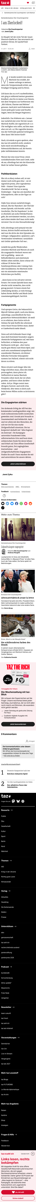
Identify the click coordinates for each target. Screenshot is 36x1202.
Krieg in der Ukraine (8, 872)
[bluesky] (18, 802)
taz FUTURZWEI (7, 1085)
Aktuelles (4, 897)
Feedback (5, 1141)
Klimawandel (6, 882)
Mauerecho (5, 988)
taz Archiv (5, 1095)
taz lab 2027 (5, 1064)
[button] (33, 3)
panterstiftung (6, 953)
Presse (3, 917)
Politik (3, 816)
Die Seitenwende (7, 907)
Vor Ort (4, 1049)
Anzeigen (4, 1125)
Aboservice (5, 1146)
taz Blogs (4, 1079)
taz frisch (4, 1018)
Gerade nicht (25, 1154)
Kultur (3, 831)
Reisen (3, 1110)
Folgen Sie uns (5, 801)
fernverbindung (7, 978)
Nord (3, 846)
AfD (2, 867)
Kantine (4, 1115)
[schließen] (33, 1154)
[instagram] (22, 802)
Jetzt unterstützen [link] (18, 464)
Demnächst (5, 1044)
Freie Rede (5, 993)
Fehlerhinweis (26, 491)
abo (2, 933)
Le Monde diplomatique (10, 1089)
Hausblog (4, 902)
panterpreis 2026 (7, 958)
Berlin (3, 841)
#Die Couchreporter (7, 487)
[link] (2, 8)
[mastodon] (13, 802)
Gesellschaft (5, 826)
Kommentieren (15, 491)
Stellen (3, 912)
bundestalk (5, 973)
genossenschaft (7, 937)
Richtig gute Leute (8, 877)
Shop (3, 1120)
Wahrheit (4, 851)
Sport (3, 836)
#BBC (18, 487)
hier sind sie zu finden (12, 756)
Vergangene (5, 1059)
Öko (2, 821)
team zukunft (6, 1013)
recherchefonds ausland (10, 947)
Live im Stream (6, 1054)
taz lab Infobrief (7, 1028)
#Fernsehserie (25, 487)
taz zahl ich (5, 943)
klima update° (6, 983)
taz (6, 796)
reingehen (5, 998)
